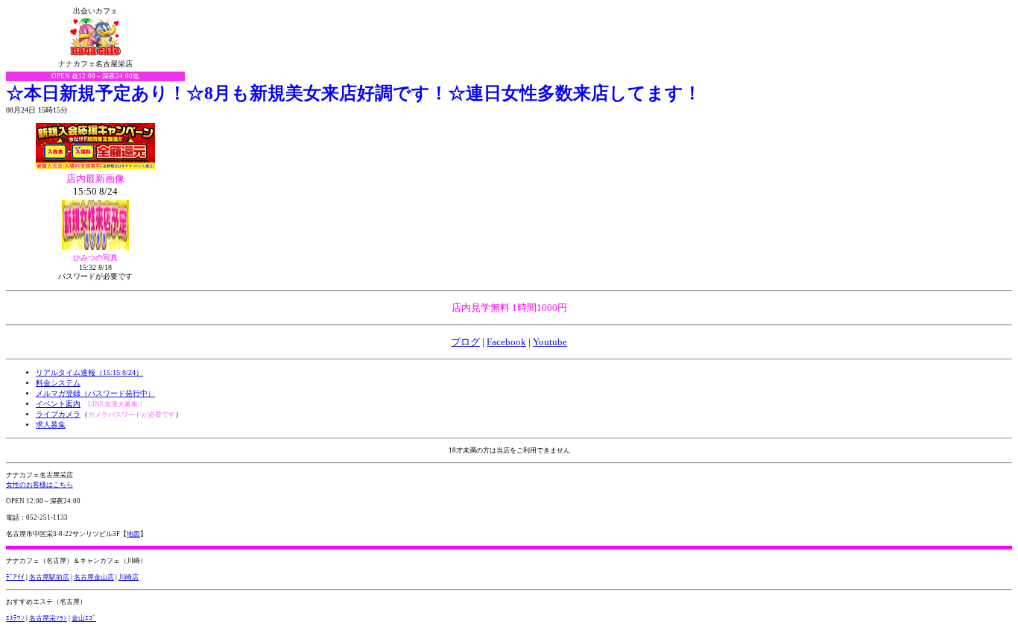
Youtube (550, 341)
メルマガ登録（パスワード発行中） (95, 393)
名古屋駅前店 (49, 577)
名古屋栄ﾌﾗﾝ (48, 618)
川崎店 (128, 577)
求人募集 (51, 424)
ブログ (465, 341)
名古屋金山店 (94, 577)
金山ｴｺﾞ (84, 618)
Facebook (506, 341)
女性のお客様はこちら (39, 484)
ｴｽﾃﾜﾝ (15, 618)
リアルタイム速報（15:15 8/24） (89, 372)
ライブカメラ (58, 414)
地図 (133, 534)
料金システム (58, 383)
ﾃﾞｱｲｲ (15, 577)
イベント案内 (58, 404)
